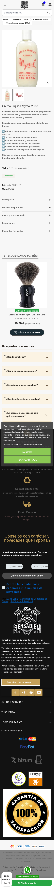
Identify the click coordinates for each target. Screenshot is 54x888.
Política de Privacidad (22, 601)
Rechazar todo (27, 460)
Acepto (27, 452)
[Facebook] (15, 692)
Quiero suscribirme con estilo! (27, 575)
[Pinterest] (31, 692)
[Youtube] (38, 692)
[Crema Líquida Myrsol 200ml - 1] (48, 83)
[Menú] (5, 5)
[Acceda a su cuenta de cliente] (50, 5)
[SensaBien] (24, 5)
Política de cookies (12, 444)
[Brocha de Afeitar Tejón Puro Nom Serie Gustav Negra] (27, 285)
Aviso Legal (12, 599)
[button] (27, 200)
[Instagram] (23, 692)
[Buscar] (48, 12)
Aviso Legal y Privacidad (14, 867)
